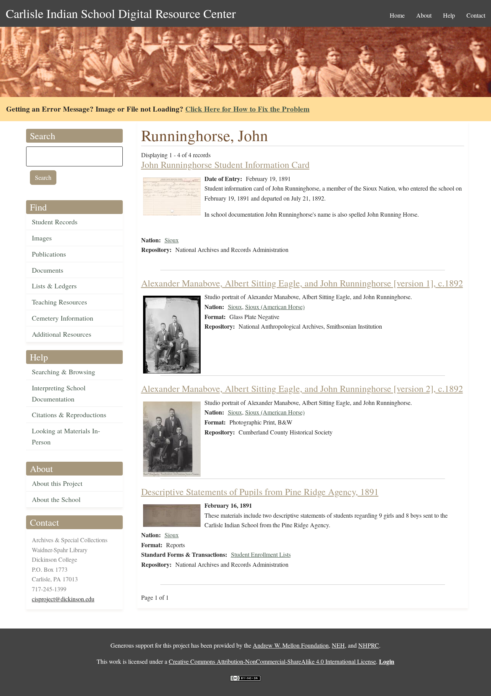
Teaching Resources (59, 301)
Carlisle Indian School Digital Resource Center (121, 13)
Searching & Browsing (63, 371)
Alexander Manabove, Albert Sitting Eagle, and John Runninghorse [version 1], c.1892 (302, 283)
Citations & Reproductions (69, 414)
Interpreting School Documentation (59, 393)
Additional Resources (61, 334)
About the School (56, 499)
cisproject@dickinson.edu (63, 599)
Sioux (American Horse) (275, 307)
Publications (49, 253)
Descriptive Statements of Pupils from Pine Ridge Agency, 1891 (260, 491)
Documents (47, 270)
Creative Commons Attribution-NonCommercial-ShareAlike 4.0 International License (272, 661)
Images (42, 237)
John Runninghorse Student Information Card (225, 164)
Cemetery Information (62, 317)
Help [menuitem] (449, 15)
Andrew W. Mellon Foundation (291, 645)
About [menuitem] (424, 15)
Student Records (54, 221)
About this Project (57, 483)
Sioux (172, 240)
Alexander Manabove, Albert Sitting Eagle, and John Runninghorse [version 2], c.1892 (302, 388)
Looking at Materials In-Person (66, 436)
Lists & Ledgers (54, 285)
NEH (338, 645)
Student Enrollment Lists (261, 554)
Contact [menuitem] (475, 15)
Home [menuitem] (397, 15)
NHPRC (368, 645)
